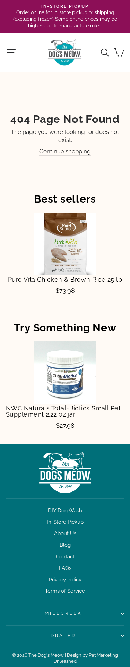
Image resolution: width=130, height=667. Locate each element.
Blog (65, 545)
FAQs (65, 568)
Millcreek (63, 613)
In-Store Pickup (65, 522)
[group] (65, 254)
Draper (63, 635)
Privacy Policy (65, 579)
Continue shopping (65, 151)
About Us (65, 533)
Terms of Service (65, 591)
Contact (65, 557)
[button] (14, 251)
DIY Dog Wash (65, 510)
